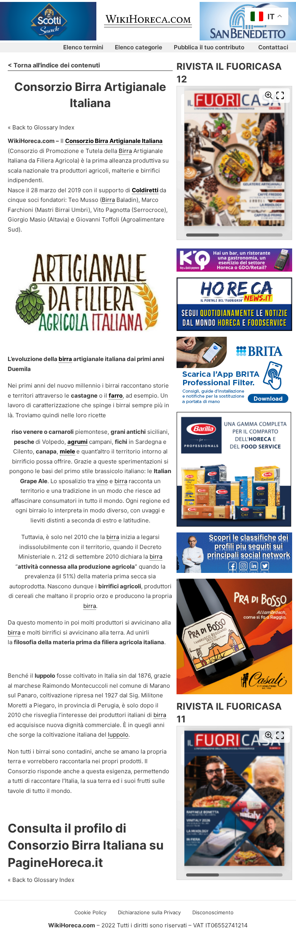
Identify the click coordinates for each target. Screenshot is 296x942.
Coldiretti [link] (145, 190)
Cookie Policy (90, 912)
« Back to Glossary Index (41, 127)
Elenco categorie (138, 47)
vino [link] (102, 481)
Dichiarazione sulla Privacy (149, 912)
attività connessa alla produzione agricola (76, 566)
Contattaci (273, 47)
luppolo (45, 675)
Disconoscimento (213, 912)
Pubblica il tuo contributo (209, 47)
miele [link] (67, 451)
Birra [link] (125, 150)
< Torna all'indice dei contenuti (54, 65)
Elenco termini (83, 47)
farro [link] (116, 395)
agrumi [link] (77, 441)
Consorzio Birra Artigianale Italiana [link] (114, 140)
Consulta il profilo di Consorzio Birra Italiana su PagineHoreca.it (86, 845)
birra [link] (65, 359)
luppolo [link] (118, 734)
